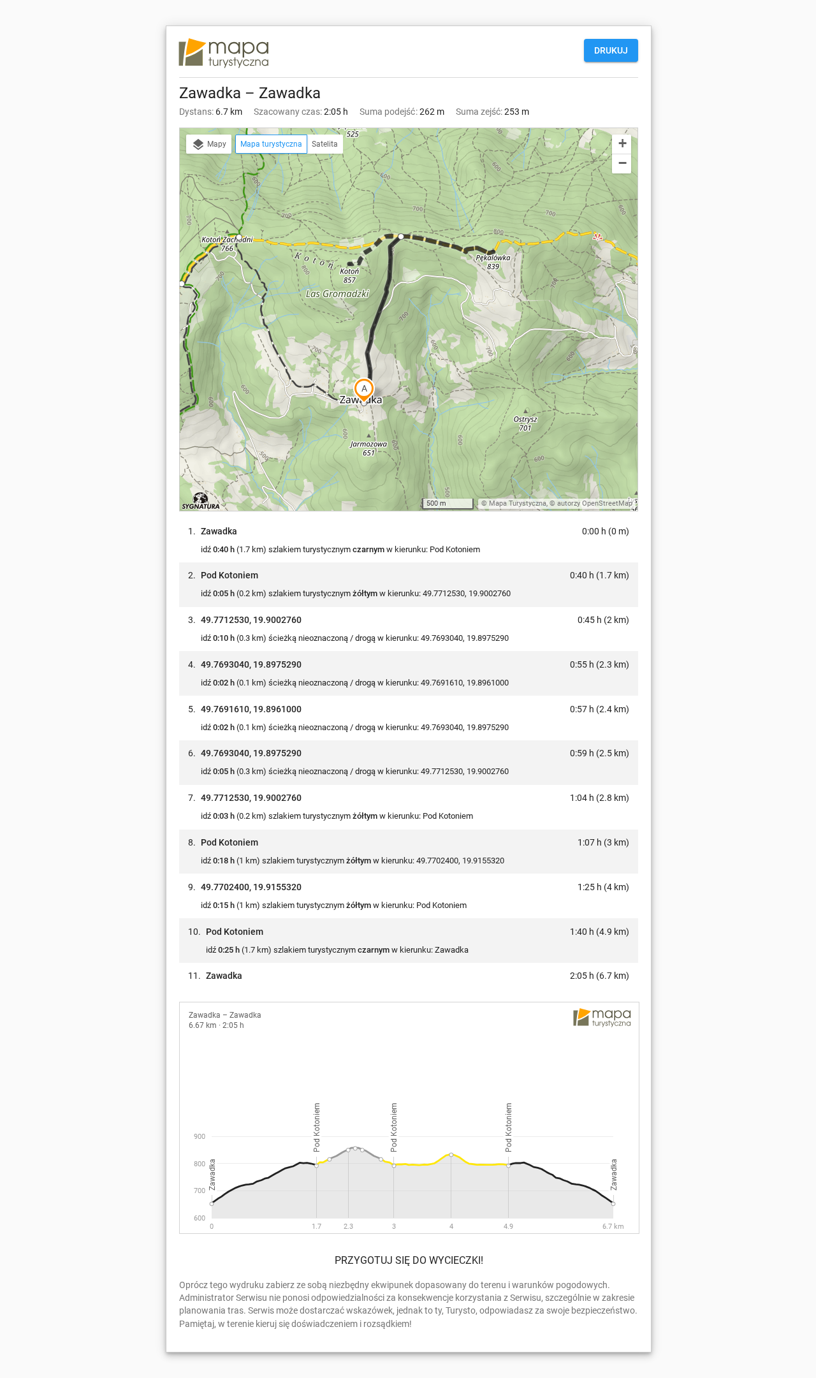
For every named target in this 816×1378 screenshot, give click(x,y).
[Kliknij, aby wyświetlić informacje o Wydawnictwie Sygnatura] (201, 500)
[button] (239, 237)
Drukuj (611, 50)
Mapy (215, 144)
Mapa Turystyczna (517, 503)
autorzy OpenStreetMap (594, 503)
